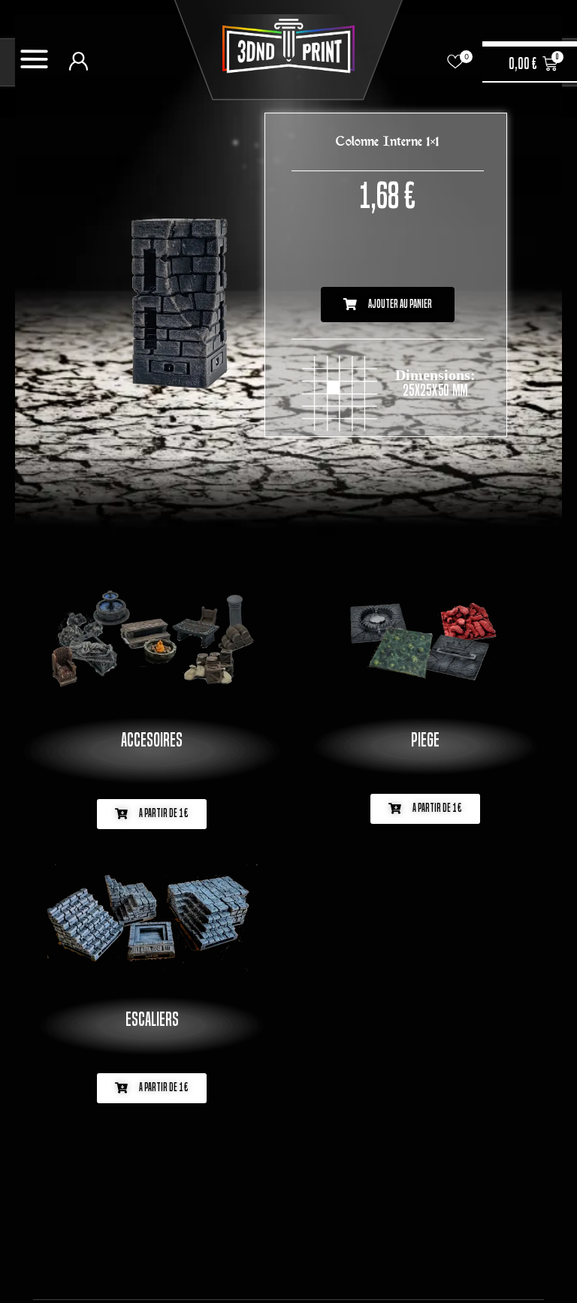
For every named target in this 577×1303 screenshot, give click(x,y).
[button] (388, 304)
